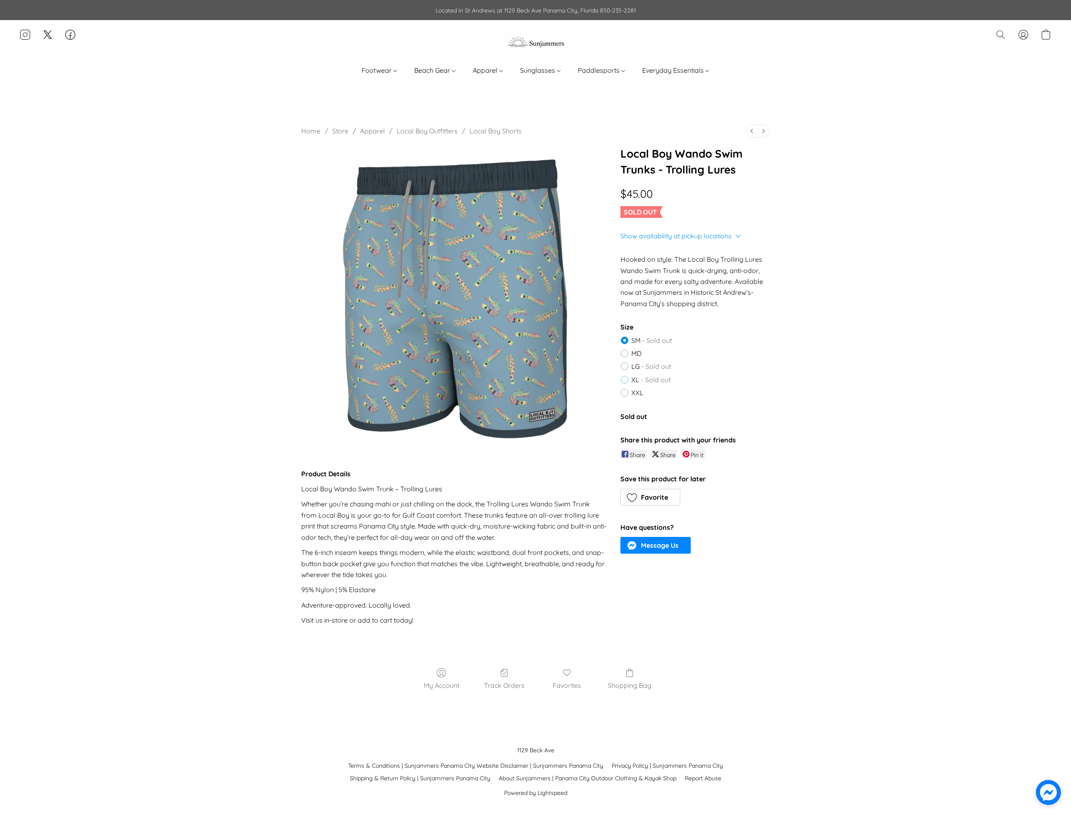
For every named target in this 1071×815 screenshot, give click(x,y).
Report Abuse (703, 778)
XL (651, 380)
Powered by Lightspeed (535, 793)
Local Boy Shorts (495, 131)
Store (340, 131)
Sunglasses (538, 70)
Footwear (377, 70)
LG (651, 366)
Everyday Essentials (673, 70)
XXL (637, 392)
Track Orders (504, 685)
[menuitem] (752, 131)
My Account (441, 685)
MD (636, 353)
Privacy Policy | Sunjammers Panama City (667, 765)
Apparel (486, 70)
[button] (535, 43)
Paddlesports (599, 70)
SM (651, 340)
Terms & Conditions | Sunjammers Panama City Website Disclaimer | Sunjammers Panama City (475, 765)
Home (310, 131)
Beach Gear (433, 70)
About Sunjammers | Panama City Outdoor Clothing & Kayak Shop (587, 778)
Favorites (567, 685)
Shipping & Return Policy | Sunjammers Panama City (420, 778)
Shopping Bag (629, 685)
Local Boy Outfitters (427, 131)
